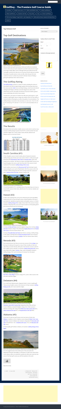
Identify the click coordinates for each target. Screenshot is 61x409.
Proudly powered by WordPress (9, 406)
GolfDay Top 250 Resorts (45, 10)
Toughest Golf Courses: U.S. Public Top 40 (48, 99)
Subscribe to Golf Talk (22, 13)
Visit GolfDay (8, 10)
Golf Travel (30, 374)
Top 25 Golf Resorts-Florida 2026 (46, 86)
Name (42, 42)
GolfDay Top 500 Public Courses (32, 10)
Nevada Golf (35, 374)
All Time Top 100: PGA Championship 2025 (48, 96)
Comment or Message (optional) (48, 53)
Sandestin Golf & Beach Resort (46, 83)
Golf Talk (8, 20)
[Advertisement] (49, 119)
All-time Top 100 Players (46, 13)
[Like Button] (7, 361)
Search (57, 1)
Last (47, 45)
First (41, 45)
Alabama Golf (28, 371)
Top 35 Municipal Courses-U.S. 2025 (47, 104)
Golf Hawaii (35, 372)
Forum (38, 13)
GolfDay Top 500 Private (10, 13)
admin (7, 371)
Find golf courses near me (19, 10)
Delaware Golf (34, 371)
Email (42, 48)
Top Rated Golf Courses (33, 377)
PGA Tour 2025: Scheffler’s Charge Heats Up (48, 91)
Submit (43, 73)
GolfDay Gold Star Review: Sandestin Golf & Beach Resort (44, 17)
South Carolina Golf (33, 375)
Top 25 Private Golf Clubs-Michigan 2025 (48, 93)
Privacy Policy (31, 13)
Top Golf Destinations (14, 35)
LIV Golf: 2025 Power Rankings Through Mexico (49, 101)
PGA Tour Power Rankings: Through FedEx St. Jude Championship (18, 17)
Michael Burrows (25, 406)
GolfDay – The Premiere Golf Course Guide (28, 7)
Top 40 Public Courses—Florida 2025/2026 (48, 88)
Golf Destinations (28, 372)
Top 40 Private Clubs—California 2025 (47, 106)
